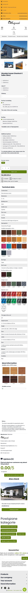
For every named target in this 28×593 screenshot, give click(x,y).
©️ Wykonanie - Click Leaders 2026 (14, 590)
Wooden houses (11, 36)
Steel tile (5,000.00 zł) (7, 123)
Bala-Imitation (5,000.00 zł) (8, 140)
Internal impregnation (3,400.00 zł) (10, 142)
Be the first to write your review (14, 475)
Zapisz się (24, 558)
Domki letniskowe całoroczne (9, 526)
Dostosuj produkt (14, 509)
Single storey (21, 534)
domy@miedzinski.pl (23, 18)
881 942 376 (5, 4)
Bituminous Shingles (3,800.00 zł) (10, 121)
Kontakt (4, 10)
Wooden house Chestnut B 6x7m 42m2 (13, 503)
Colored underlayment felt (8, 119)
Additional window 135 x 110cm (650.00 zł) (12, 144)
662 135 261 (5, 1)
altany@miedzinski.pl (23, 15)
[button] (14, 33)
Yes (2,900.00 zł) (6, 104)
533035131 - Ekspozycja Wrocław (9, 7)
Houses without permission (8, 534)
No (3, 102)
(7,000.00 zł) (5, 82)
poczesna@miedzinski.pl (22, 13)
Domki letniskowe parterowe (9, 530)
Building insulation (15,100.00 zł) (9, 136)
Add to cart (14, 171)
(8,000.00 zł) (5, 80)
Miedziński (4, 36)
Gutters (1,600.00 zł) (7, 138)
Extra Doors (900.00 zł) (8, 148)
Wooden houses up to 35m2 (9, 541)
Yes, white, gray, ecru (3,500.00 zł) (10, 106)
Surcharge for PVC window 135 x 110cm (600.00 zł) (14, 146)
